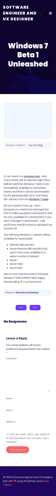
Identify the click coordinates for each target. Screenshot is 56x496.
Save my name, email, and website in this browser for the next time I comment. (28, 438)
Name (10, 398)
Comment (12, 358)
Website (11, 422)
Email (10, 410)
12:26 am (21, 145)
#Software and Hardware (27, 292)
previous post (32, 176)
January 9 (10, 145)
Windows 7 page (38, 199)
